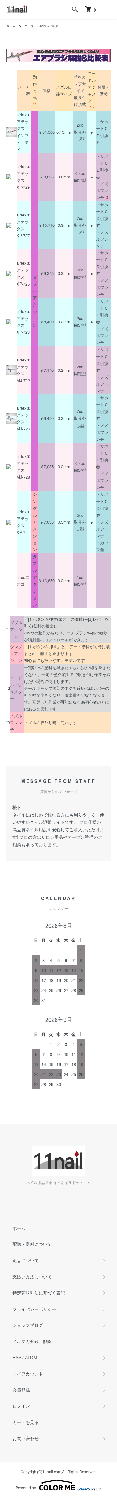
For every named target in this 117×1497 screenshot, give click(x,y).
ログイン (21, 1406)
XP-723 (23, 332)
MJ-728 (23, 477)
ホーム (11, 26)
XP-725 (23, 284)
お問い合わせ (25, 1438)
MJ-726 (23, 429)
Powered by (26, 1487)
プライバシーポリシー (34, 1309)
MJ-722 (23, 380)
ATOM (31, 1357)
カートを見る (25, 1422)
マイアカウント (27, 1373)
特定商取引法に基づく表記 (38, 1293)
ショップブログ (27, 1325)
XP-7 (21, 532)
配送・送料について (32, 1244)
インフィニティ (23, 142)
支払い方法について (32, 1276)
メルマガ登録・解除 (32, 1341)
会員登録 (21, 1390)
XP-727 (23, 235)
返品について (25, 1260)
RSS (16, 1357)
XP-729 (23, 187)
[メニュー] (107, 9)
